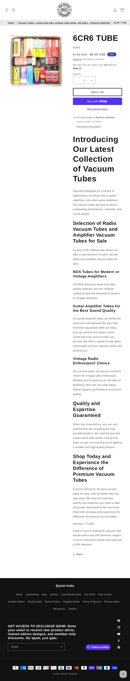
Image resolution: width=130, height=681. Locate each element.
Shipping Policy (71, 601)
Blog (44, 594)
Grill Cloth (89, 594)
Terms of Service (92, 601)
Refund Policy (52, 601)
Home (11, 22)
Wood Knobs (35, 601)
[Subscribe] (61, 647)
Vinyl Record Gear (71, 594)
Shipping (77, 59)
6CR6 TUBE (120, 22)
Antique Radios (16, 601)
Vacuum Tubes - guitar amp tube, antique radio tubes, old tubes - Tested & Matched (64, 22)
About (19, 594)
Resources (59, 608)
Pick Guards (105, 594)
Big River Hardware (68, 674)
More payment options (97, 109)
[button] (6, 10)
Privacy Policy (111, 601)
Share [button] (79, 554)
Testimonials (32, 594)
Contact (72, 608)
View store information (88, 126)
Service (54, 594)
